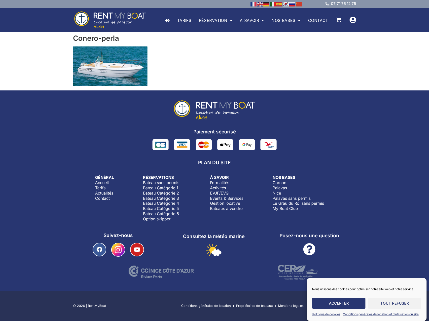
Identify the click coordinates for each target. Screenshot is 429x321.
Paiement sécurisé (214, 132)
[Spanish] (279, 3)
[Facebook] (99, 249)
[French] (253, 3)
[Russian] (292, 3)
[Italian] (273, 3)
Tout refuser (394, 303)
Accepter (339, 303)
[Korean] (286, 3)
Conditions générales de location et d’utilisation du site (381, 314)
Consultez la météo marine (214, 236)
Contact (318, 20)
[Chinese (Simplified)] (299, 3)
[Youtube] (137, 249)
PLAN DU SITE (214, 162)
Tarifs (184, 20)
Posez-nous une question (309, 236)
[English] (260, 3)
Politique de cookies (326, 314)
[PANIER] (338, 19)
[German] (266, 3)
